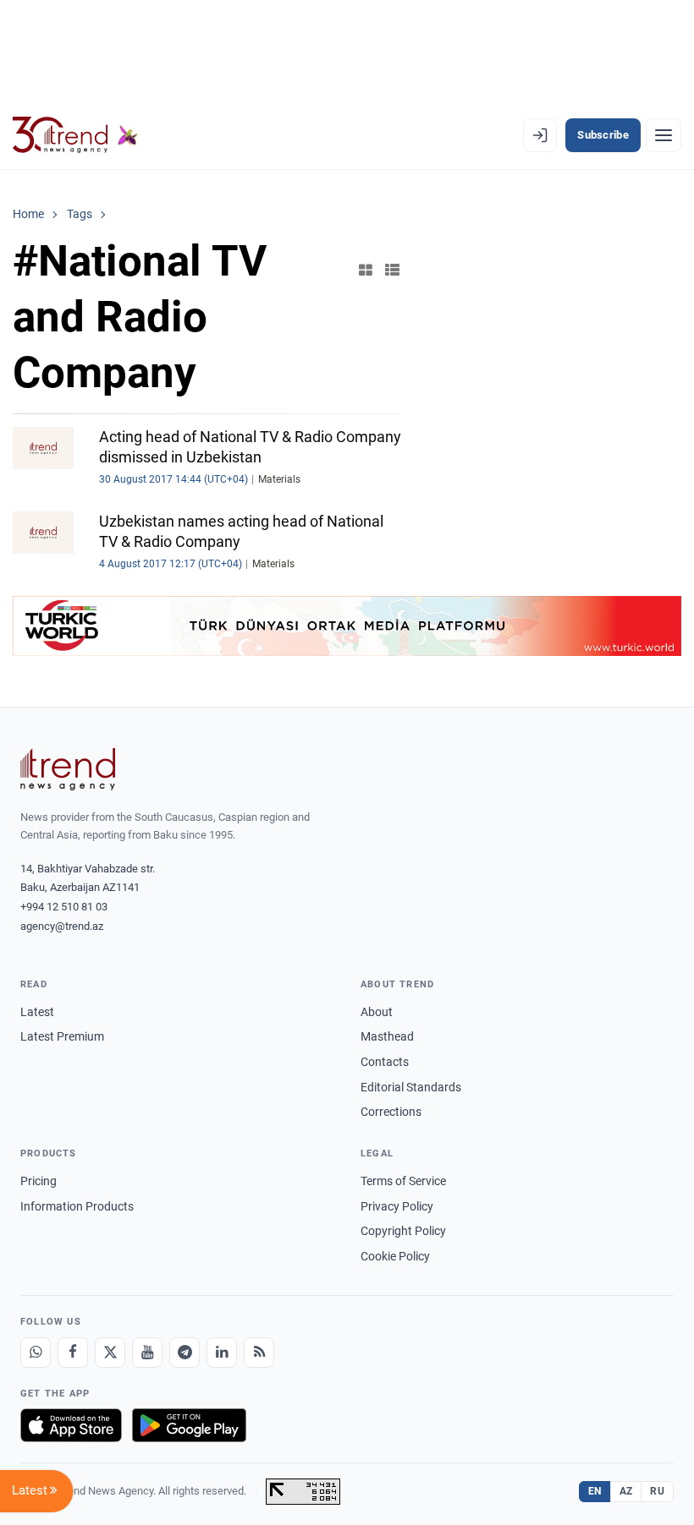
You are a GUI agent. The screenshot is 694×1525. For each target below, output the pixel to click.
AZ (626, 1491)
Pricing (38, 1181)
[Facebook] (73, 1352)
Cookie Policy (395, 1256)
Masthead (387, 1036)
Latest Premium (62, 1036)
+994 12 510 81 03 (63, 906)
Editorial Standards (411, 1087)
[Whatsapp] (35, 1352)
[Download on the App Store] (71, 1425)
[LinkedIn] (222, 1352)
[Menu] (663, 135)
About (377, 1012)
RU (657, 1491)
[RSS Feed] (259, 1352)
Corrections (391, 1111)
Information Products (77, 1206)
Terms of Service (403, 1181)
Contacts (385, 1062)
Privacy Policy (397, 1206)
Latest (37, 1012)
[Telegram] (184, 1352)
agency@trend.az (61, 926)
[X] (110, 1352)
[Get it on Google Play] (189, 1425)
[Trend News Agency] (67, 769)
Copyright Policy (403, 1231)
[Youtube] (147, 1352)
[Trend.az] (75, 135)
